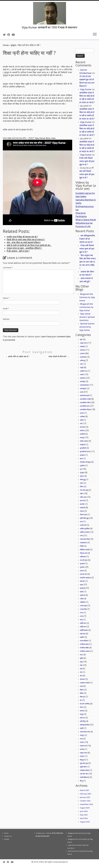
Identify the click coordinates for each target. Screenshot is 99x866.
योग (81, 676)
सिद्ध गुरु (82, 760)
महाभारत (82, 634)
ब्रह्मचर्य (82, 588)
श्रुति (81, 728)
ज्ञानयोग (82, 504)
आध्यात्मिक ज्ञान (84, 406)
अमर (81, 364)
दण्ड (81, 521)
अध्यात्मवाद (83, 357)
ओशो (81, 420)
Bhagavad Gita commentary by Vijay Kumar (86, 307)
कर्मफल (82, 430)
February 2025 (85, 794)
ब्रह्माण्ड (82, 595)
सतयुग (82, 735)
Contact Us (7, 836)
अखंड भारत (83, 343)
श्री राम (82, 718)
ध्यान (81, 535)
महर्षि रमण (83, 623)
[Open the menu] (95, 34)
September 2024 (86, 804)
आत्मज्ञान (82, 378)
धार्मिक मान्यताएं (84, 532)
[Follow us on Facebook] (9, 34)
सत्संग (82, 742)
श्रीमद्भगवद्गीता (84, 725)
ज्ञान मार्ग (82, 500)
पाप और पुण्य (83, 560)
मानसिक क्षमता (84, 644)
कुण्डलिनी (83, 448)
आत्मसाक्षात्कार (84, 385)
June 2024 (84, 811)
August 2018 (84, 822)
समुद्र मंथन (83, 753)
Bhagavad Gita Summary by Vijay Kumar (87, 297)
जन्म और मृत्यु (84, 490)
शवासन (82, 711)
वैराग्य (81, 707)
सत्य (81, 739)
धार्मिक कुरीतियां (84, 528)
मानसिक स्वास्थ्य (85, 651)
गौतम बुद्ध (82, 479)
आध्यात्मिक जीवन (85, 402)
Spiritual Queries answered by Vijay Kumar (87, 326)
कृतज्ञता (82, 455)
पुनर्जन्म (82, 567)
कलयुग (82, 437)
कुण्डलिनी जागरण (85, 451)
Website (6, 319)
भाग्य (81, 612)
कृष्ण (81, 458)
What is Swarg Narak (86, 219)
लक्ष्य (81, 686)
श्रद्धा (81, 714)
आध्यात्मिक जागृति (85, 399)
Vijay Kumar (86, 89)
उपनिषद (82, 416)
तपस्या (82, 511)
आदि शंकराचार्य (84, 395)
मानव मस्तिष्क (84, 641)
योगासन (82, 679)
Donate (6, 839)
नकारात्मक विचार (85, 539)
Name (6, 298)
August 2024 (84, 808)
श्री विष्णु (82, 721)
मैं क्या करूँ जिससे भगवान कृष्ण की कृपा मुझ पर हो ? (86, 161)
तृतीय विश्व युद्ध (84, 518)
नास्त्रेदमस (83, 542)
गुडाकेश (82, 465)
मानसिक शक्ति (84, 648)
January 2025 (85, 797)
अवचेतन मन (83, 371)
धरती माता (83, 525)
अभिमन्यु (82, 360)
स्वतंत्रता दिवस (84, 770)
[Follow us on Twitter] (5, 34)
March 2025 (84, 790)
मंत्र (81, 619)
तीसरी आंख (83, 514)
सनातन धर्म (83, 746)
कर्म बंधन (82, 427)
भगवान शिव (83, 609)
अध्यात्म (82, 353)
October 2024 (85, 801)
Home (6, 45)
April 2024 (84, 818)
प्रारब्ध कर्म (83, 574)
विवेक (81, 693)
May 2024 (83, 815)
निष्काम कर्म (83, 553)
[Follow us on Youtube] (14, 34)
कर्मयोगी (82, 434)
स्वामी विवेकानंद (84, 777)
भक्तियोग (82, 602)
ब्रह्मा (81, 591)
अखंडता (82, 346)
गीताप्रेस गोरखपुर (85, 462)
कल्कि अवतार (84, 441)
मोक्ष (81, 665)
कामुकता (82, 444)
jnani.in (65, 862)
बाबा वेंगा (82, 581)
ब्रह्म (81, 584)
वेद (81, 700)
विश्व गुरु (82, 697)
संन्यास (82, 749)
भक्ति (81, 598)
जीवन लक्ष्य (83, 497)
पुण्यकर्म (82, 563)
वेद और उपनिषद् (85, 704)
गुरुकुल (13, 45)
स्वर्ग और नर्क (84, 774)
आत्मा (81, 392)
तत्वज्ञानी (82, 507)
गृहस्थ (82, 476)
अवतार (82, 374)
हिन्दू (81, 781)
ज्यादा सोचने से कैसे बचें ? (59, 356)
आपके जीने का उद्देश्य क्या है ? (17, 356)
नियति (82, 546)
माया (81, 655)
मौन (81, 672)
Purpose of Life (83, 226)
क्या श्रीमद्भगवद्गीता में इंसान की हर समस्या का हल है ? (87, 238)
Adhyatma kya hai (84, 223)
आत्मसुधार (83, 388)
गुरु (81, 469)
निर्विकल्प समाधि (84, 549)
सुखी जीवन (83, 767)
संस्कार (82, 756)
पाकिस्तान (83, 556)
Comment (8, 267)
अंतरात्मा (82, 350)
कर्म (81, 423)
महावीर (82, 637)
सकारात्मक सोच (85, 732)
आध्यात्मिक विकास (85, 409)
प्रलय (82, 570)
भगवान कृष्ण (83, 605)
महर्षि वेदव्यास (84, 630)
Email (6, 308)
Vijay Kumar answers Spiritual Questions (86, 316)
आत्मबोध (82, 381)
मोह (81, 669)
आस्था (82, 413)
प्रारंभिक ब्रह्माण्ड (85, 577)
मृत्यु (81, 662)
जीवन (81, 493)
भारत (81, 616)
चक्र (81, 483)
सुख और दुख (84, 763)
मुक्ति (81, 658)
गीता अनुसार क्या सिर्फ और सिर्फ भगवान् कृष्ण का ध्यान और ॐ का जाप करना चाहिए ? (87, 262)
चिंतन (81, 486)
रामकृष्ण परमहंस (85, 683)
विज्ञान (82, 690)
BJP (81, 339)
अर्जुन (81, 367)
